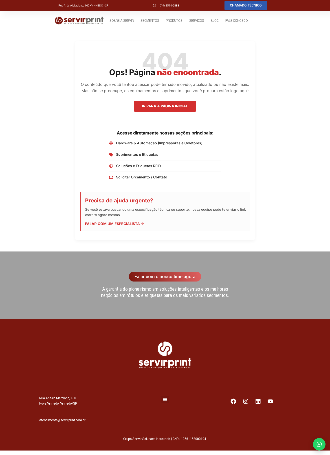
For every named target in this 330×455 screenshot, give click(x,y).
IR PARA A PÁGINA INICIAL (165, 106)
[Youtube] (270, 401)
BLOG (215, 20)
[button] (165, 399)
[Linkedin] (258, 401)
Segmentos (150, 20)
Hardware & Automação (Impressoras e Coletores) (159, 143)
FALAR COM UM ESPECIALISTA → (114, 223)
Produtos (174, 20)
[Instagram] (245, 401)
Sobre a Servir (122, 20)
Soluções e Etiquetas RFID (138, 166)
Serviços (196, 20)
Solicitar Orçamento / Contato (141, 177)
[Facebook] (233, 401)
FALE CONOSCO (236, 20)
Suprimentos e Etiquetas (137, 154)
